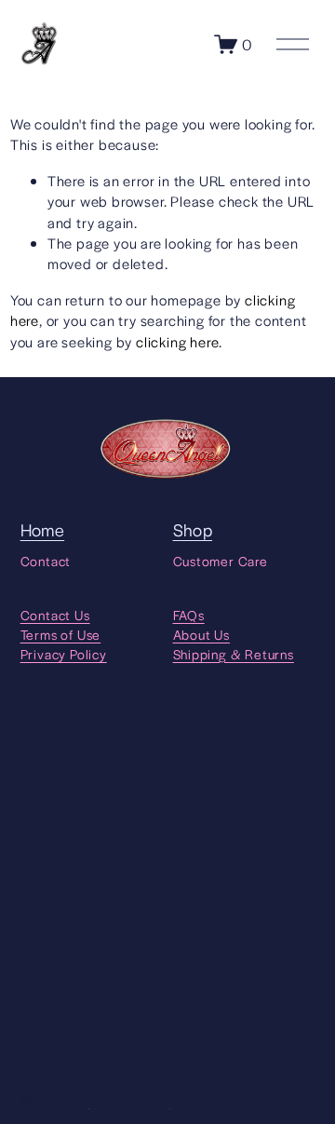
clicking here (177, 341)
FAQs (189, 614)
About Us (201, 634)
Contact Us (55, 614)
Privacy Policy (63, 653)
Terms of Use (60, 634)
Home (42, 530)
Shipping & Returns (233, 653)
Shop (193, 530)
